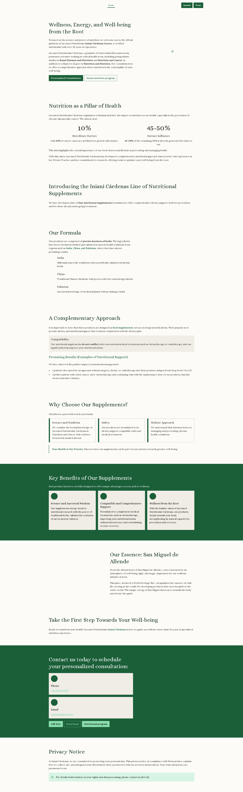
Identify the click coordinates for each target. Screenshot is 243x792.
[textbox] (121, 5)
